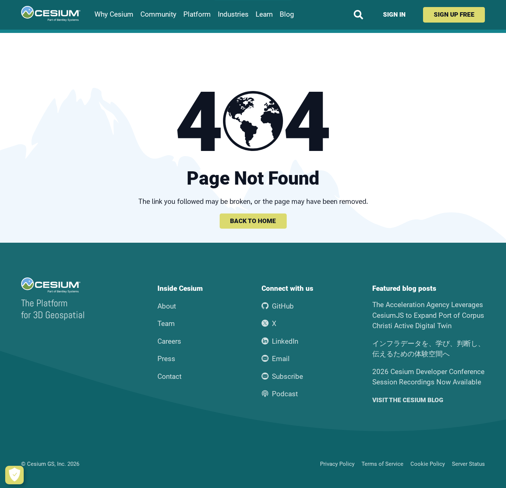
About (166, 306)
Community (158, 14)
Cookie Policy (427, 464)
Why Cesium (113, 14)
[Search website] (358, 15)
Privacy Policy (337, 464)
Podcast (285, 394)
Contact (169, 376)
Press (166, 358)
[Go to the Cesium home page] (50, 13)
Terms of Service (382, 464)
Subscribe (287, 376)
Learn (264, 14)
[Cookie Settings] (14, 475)
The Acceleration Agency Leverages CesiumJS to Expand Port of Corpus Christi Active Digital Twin (428, 315)
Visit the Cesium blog (407, 400)
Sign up (454, 14)
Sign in (394, 14)
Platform (197, 14)
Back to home (253, 221)
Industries (233, 14)
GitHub (283, 306)
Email (281, 358)
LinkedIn (285, 341)
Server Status (468, 464)
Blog (287, 14)
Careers (169, 341)
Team (166, 323)
